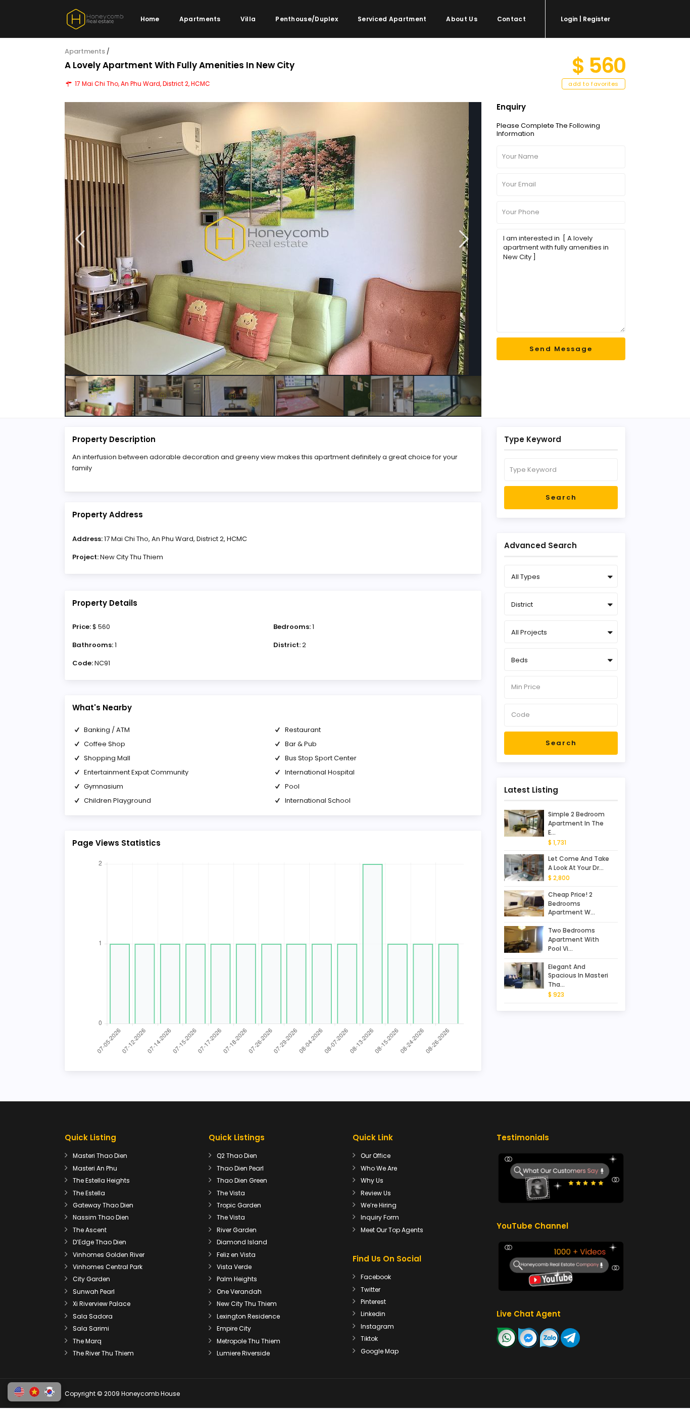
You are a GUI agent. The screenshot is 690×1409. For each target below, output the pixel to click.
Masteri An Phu (95, 1168)
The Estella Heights (101, 1180)
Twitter (370, 1289)
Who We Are (379, 1168)
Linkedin (373, 1313)
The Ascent (90, 1230)
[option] (273, 238)
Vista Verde (234, 1266)
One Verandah (239, 1291)
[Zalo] (549, 1337)
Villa (248, 19)
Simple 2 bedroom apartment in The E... (576, 823)
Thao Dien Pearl (240, 1168)
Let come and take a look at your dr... (578, 863)
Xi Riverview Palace (101, 1303)
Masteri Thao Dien (100, 1155)
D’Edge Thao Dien (99, 1242)
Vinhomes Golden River (108, 1254)
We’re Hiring (379, 1205)
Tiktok (369, 1338)
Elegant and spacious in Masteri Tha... (578, 975)
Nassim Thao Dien (101, 1217)
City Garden (91, 1279)
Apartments (200, 19)
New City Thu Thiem (131, 557)
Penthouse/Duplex (306, 19)
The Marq (87, 1341)
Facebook (376, 1277)
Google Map (380, 1351)
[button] (19, 1392)
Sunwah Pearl (94, 1291)
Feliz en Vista (236, 1254)
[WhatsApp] (507, 1337)
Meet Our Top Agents (392, 1230)
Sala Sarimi (91, 1328)
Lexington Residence (248, 1316)
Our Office (375, 1155)
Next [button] (464, 239)
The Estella (89, 1193)
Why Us (372, 1180)
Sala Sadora (93, 1316)
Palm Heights (237, 1279)
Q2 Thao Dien (237, 1155)
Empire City (234, 1328)
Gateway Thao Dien (103, 1205)
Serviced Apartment (392, 19)
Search (561, 497)
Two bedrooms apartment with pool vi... (573, 939)
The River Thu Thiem (103, 1353)
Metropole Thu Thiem (248, 1341)
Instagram (377, 1326)
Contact (511, 19)
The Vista (231, 1193)
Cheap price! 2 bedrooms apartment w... (571, 903)
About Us (461, 19)
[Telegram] (570, 1337)
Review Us (376, 1193)
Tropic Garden (239, 1205)
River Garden (237, 1230)
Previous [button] (80, 239)
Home (150, 19)
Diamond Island (242, 1242)
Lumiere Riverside (243, 1353)
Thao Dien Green (242, 1180)
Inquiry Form (380, 1217)
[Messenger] (528, 1337)
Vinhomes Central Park (107, 1266)
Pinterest (373, 1301)
